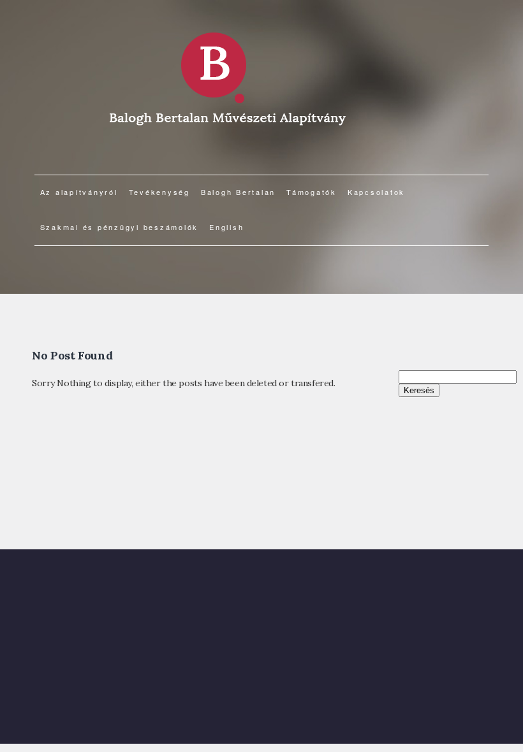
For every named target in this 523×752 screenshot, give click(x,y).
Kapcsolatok (376, 192)
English (226, 227)
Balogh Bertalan (238, 192)
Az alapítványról (79, 192)
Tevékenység (159, 192)
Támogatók (311, 192)
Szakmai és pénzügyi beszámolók (119, 227)
